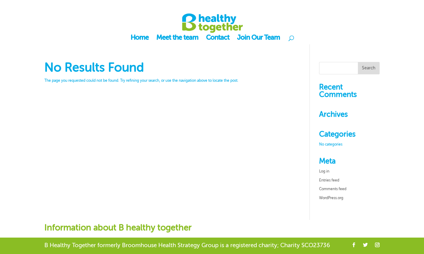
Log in (324, 171)
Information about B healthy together (118, 228)
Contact (217, 38)
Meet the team (177, 38)
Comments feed (332, 189)
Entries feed (329, 180)
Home (140, 38)
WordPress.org (331, 198)
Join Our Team (258, 38)
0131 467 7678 (76, 6)
